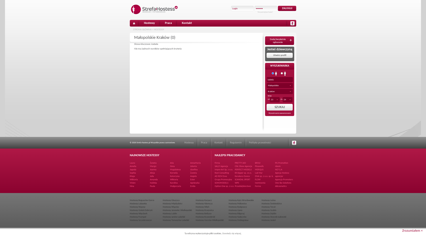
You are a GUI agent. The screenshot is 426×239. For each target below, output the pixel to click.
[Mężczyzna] (285, 73)
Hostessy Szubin (269, 210)
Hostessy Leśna (269, 200)
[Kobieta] (276, 73)
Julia (152, 176)
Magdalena (175, 169)
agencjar (279, 176)
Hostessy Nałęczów (237, 217)
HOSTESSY (159, 29)
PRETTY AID (240, 163)
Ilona (172, 166)
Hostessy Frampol (138, 217)
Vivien (132, 183)
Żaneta (153, 163)
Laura (132, 163)
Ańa (172, 163)
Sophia (133, 173)
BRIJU (257, 163)
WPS (237, 183)
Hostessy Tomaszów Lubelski (176, 220)
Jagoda (133, 169)
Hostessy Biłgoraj (236, 213)
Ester (192, 179)
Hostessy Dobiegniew (238, 220)
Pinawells (259, 166)
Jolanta (193, 166)
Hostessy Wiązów (171, 207)
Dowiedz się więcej (231, 233)
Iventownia (260, 183)
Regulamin (236, 142)
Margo (153, 166)
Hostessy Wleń (202, 207)
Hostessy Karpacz (204, 200)
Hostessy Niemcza (204, 203)
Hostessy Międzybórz (172, 203)
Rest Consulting (222, 173)
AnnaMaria (195, 163)
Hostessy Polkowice (238, 203)
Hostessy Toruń (269, 207)
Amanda (154, 179)
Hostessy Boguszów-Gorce (142, 200)
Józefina (194, 169)
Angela (193, 176)
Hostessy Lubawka (138, 203)
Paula (152, 186)
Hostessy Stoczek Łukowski (274, 217)
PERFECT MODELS (243, 169)
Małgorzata (175, 186)
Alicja (152, 173)
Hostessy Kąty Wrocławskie (241, 200)
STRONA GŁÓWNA (142, 29)
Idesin (278, 166)
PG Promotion (281, 163)
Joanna (153, 169)
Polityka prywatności (260, 142)
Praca (168, 23)
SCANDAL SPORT (242, 179)
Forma (258, 186)
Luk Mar (259, 173)
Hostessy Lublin (170, 213)
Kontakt (187, 23)
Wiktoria (134, 179)
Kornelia (174, 173)
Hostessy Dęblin (269, 213)
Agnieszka (195, 183)
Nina (132, 186)
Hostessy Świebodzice (272, 203)
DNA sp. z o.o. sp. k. (264, 176)
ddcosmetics (281, 186)
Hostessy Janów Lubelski (174, 217)
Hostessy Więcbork (138, 213)
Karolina (174, 183)
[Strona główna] (134, 23)
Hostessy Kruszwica (205, 210)
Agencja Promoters (284, 179)
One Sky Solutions (283, 183)
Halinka (153, 183)
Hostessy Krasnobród (205, 217)
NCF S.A (278, 169)
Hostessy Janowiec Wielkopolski (177, 210)
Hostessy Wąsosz (137, 207)
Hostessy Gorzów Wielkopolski (210, 220)
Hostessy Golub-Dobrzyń (141, 210)
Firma (217, 163)
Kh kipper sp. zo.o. (243, 173)
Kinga (132, 176)
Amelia (133, 166)
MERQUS (259, 169)
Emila (192, 186)
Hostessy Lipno (235, 210)
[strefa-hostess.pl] (154, 9)
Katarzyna (175, 176)
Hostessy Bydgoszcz (238, 207)
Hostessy (149, 23)
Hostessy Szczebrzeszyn (141, 220)
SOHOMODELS (221, 183)
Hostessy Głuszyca (171, 200)
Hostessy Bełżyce (204, 213)
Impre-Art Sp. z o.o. (224, 169)
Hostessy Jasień (269, 220)
